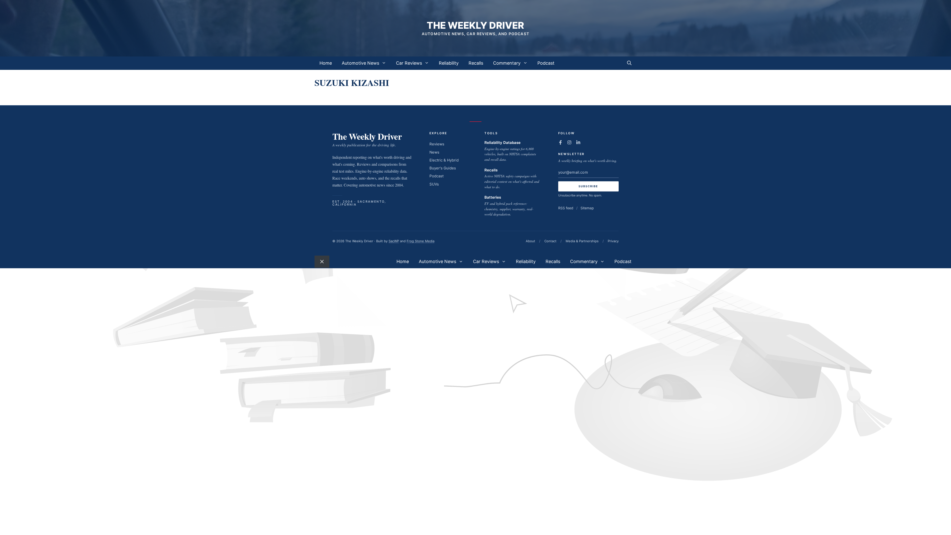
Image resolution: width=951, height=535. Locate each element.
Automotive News (360, 63)
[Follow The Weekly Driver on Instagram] (569, 142)
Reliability (449, 63)
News (434, 152)
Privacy (613, 241)
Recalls (476, 63)
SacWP (394, 241)
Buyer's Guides (442, 168)
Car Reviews (409, 63)
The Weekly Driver (475, 25)
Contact (550, 241)
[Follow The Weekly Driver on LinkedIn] (578, 142)
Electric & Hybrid (444, 160)
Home (325, 63)
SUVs (434, 184)
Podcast (546, 63)
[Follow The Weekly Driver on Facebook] (560, 142)
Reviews (436, 144)
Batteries (492, 197)
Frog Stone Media (420, 241)
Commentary (507, 63)
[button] (629, 63)
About (530, 241)
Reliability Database (502, 142)
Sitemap (587, 208)
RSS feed (565, 208)
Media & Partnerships (582, 241)
